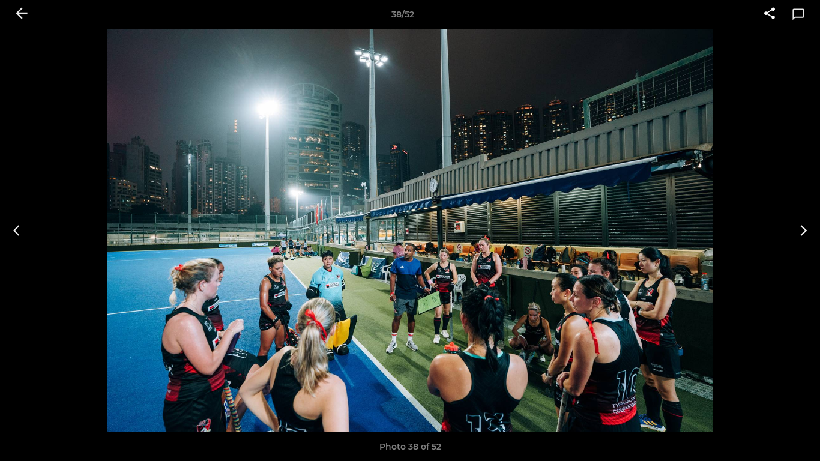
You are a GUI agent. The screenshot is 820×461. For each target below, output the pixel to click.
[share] (769, 14)
